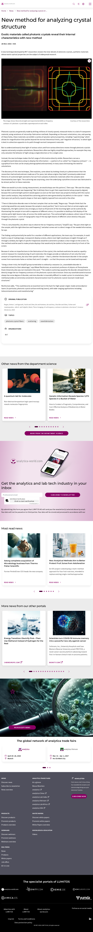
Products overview (8, 825)
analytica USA (37, 808)
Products (4, 855)
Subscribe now (79, 796)
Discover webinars (8, 834)
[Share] (78, 4)
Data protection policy (23, 922)
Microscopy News (22, 727)
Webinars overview (8, 841)
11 (54, 671)
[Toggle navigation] (90, 4)
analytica (36, 789)
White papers (6, 858)
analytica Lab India (39, 797)
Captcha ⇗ (34, 503)
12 (56, 671)
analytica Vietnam (39, 800)
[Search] (73, 4)
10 (57, 426)
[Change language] (83, 4)
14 (61, 671)
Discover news (6, 782)
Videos (34, 834)
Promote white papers (41, 821)
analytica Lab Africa (40, 804)
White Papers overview (41, 825)
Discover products (8, 817)
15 (63, 671)
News (3, 851)
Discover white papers (40, 817)
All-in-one (5, 866)
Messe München (38, 786)
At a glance (36, 782)
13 (59, 671)
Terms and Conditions (26, 919)
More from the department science (46, 433)
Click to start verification (24, 501)
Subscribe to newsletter (63, 495)
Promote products (8, 821)
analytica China (38, 793)
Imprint (11, 919)
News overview (7, 789)
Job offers (5, 862)
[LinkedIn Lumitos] (90, 919)
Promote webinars (8, 838)
